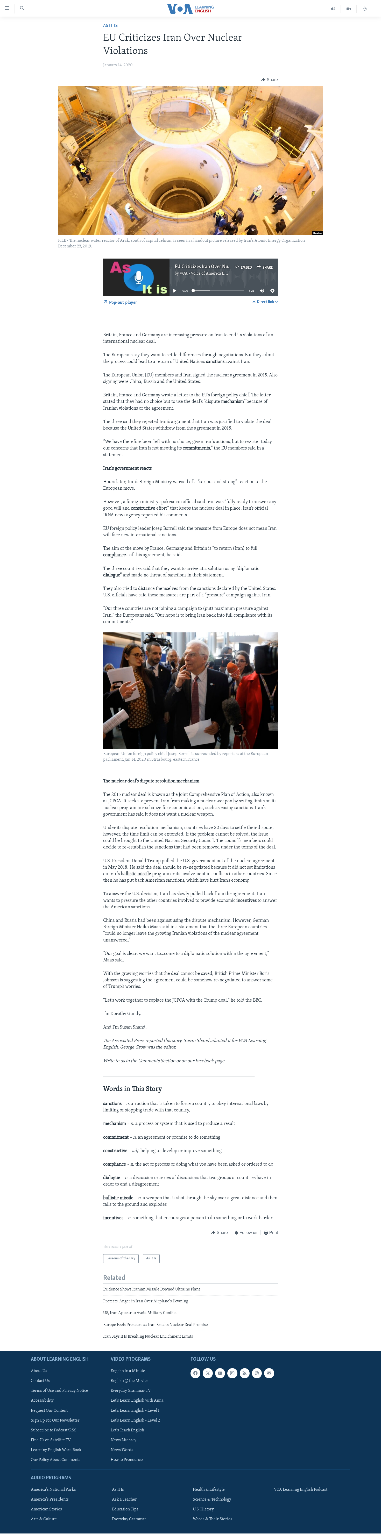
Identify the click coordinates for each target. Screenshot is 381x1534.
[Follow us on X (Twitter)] (208, 1373)
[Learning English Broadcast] (333, 9)
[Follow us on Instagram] (232, 1373)
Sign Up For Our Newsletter (55, 1420)
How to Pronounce (127, 1460)
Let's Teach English (127, 1430)
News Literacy (123, 1440)
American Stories (46, 1510)
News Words (122, 1450)
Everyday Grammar (129, 1519)
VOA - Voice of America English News (213, 274)
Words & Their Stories (212, 1519)
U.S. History (203, 1510)
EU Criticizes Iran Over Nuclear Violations (217, 266)
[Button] (269, 79)
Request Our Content (49, 1411)
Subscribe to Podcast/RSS (53, 1430)
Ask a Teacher (124, 1500)
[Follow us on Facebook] (195, 1373)
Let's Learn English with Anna (137, 1401)
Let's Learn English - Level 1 (135, 1411)
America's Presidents (50, 1500)
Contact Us (40, 1381)
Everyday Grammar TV (131, 1391)
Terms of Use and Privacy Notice (59, 1391)
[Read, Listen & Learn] (365, 9)
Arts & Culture (44, 1519)
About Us (39, 1371)
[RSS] (245, 1373)
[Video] (349, 9)
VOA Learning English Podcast (300, 1490)
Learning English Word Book (56, 1450)
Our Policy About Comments (55, 1460)
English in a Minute (128, 1371)
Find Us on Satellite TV (51, 1440)
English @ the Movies (130, 1381)
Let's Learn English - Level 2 (135, 1420)
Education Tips (125, 1510)
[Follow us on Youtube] (220, 1373)
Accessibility (42, 1401)
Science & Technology (212, 1500)
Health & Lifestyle (209, 1490)
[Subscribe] (269, 1373)
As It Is (110, 26)
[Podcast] (257, 1373)
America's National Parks (53, 1490)
